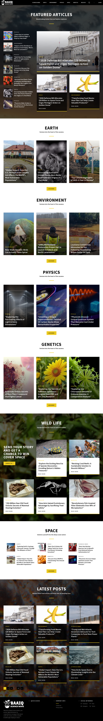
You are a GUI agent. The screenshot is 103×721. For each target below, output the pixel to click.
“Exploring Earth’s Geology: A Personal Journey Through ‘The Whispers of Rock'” (25, 548)
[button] (89, 2)
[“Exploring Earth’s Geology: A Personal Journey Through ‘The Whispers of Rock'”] (11, 547)
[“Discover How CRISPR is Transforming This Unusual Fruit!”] (42, 559)
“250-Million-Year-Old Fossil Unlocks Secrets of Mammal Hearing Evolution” (17, 505)
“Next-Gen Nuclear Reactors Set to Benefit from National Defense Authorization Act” (86, 549)
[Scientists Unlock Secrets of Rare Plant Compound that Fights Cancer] (19, 378)
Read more (9, 639)
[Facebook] (81, 704)
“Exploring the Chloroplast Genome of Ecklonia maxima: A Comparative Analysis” (81, 393)
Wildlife (16, 65)
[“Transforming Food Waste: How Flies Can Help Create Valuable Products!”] (84, 83)
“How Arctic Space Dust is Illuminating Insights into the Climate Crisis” (83, 672)
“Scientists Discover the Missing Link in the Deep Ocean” (21, 70)
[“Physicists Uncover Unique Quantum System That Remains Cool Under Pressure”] (84, 306)
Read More (42, 108)
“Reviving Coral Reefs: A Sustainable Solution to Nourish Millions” (81, 465)
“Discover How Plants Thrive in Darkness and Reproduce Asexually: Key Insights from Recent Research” (23, 82)
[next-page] (21, 688)
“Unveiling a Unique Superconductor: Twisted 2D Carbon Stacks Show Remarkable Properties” (49, 320)
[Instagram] (81, 706)
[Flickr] (90, 704)
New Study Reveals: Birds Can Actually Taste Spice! (16, 251)
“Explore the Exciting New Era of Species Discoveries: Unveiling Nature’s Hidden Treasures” (50, 467)
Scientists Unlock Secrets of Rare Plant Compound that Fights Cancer (16, 394)
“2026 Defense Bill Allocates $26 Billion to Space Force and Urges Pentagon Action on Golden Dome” (64, 64)
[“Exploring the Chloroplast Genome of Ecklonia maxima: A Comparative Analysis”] (84, 378)
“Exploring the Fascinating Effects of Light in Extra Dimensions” (22, 59)
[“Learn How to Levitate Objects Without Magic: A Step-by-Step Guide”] (8, 35)
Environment (18, 43)
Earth (16, 89)
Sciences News (83, 544)
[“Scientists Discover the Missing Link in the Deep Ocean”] (8, 69)
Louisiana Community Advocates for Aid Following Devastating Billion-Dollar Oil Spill (81, 248)
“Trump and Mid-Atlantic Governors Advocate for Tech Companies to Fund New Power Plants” (84, 633)
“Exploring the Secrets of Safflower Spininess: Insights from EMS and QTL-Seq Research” (49, 393)
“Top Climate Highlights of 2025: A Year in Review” (82, 178)
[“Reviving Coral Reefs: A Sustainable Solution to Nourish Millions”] (84, 449)
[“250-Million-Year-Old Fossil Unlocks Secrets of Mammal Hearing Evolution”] (19, 488)
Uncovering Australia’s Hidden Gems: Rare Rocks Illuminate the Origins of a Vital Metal (23, 93)
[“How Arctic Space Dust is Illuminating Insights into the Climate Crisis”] (84, 655)
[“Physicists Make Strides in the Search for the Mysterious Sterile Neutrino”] (8, 104)
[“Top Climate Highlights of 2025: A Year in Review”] (84, 161)
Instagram (85, 706)
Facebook (85, 703)
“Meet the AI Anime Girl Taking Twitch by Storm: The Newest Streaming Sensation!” (55, 549)
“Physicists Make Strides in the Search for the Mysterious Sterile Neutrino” (23, 105)
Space (41, 56)
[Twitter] (90, 706)
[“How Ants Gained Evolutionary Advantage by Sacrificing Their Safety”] (51, 488)
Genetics (17, 77)
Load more (51, 188)
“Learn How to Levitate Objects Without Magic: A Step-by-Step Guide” (22, 36)
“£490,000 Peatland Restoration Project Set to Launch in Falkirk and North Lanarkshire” (49, 248)
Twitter (93, 706)
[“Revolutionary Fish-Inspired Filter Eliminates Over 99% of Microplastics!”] (84, 488)
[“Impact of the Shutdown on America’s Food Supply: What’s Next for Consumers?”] (8, 46)
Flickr (93, 703)
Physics (16, 32)
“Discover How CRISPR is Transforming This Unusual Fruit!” (56, 560)
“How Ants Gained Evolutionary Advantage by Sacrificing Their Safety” (51, 505)
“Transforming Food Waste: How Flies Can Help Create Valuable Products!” (82, 100)
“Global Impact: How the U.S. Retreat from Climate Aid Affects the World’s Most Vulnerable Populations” (17, 175)
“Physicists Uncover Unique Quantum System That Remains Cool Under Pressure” (82, 320)
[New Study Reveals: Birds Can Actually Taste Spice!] (19, 234)
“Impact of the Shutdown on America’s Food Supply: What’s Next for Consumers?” (23, 47)
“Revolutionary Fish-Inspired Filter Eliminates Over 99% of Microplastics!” (83, 505)
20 (18, 688)
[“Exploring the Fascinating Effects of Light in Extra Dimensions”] (8, 58)
